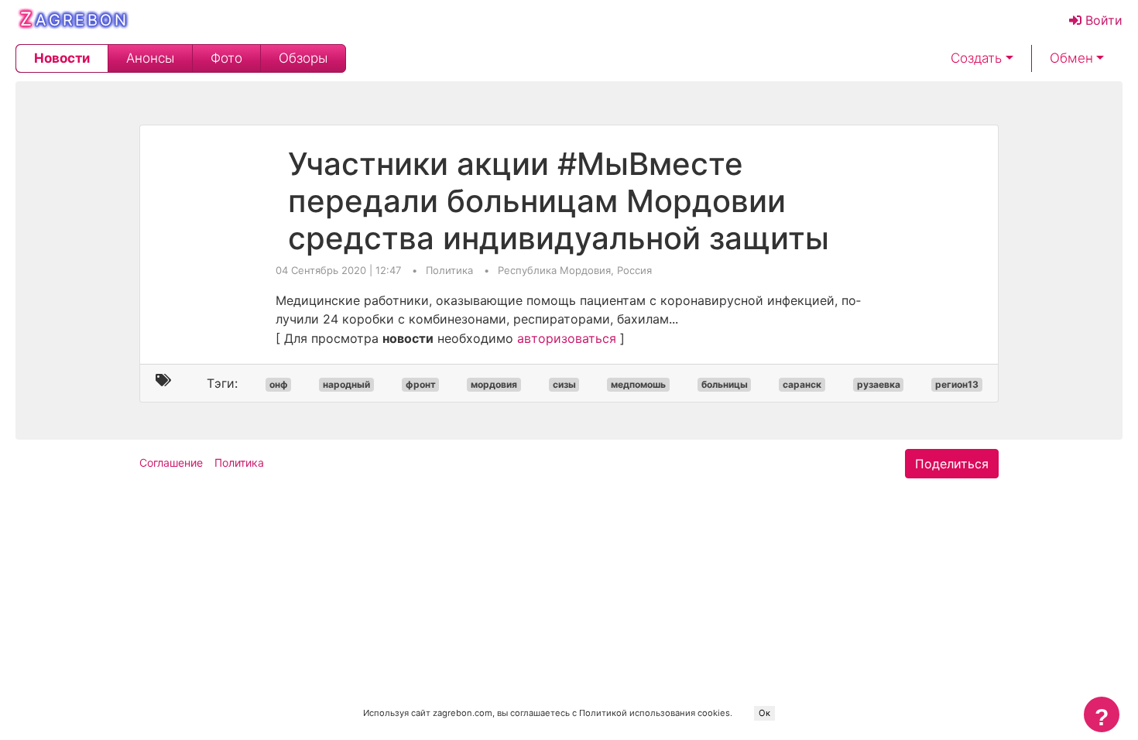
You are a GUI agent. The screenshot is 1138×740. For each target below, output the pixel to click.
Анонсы (150, 58)
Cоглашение (171, 462)
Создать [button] (976, 58)
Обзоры (303, 58)
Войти (1102, 20)
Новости (62, 58)
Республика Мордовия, (557, 270)
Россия (634, 270)
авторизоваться (566, 338)
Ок (764, 712)
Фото (226, 58)
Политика (451, 270)
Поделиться (952, 463)
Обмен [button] (1071, 58)
